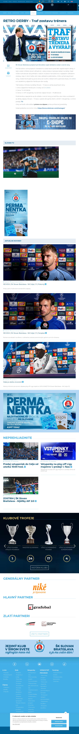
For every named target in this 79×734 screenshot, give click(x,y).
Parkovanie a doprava (32, 697)
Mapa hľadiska (33, 694)
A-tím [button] (22, 13)
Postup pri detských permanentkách (45, 697)
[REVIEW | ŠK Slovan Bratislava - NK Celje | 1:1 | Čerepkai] (39, 311)
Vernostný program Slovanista (31, 703)
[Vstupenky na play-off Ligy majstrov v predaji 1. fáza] (58, 451)
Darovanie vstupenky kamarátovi (31, 709)
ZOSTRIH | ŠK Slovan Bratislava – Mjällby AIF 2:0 (19, 499)
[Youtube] (64, 1)
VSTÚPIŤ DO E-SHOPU (58, 674)
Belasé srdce (29, 1)
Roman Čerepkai (20, 330)
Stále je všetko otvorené (12, 382)
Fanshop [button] (70, 13)
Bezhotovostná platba (32, 691)
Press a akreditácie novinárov (19, 692)
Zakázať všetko (59, 721)
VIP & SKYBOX (33, 681)
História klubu (39, 568)
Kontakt (19, 687)
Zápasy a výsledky (6, 688)
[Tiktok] (68, 4)
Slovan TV (13, 282)
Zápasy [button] (27, 13)
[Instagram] (68, 1)
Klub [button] (9, 13)
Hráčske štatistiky (6, 678)
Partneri (19, 696)
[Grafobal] (39, 607)
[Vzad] (4, 546)
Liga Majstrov (14, 379)
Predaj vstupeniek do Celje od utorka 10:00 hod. (20, 465)
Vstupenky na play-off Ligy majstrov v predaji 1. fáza (56, 465)
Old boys (19, 681)
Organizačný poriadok (19, 708)
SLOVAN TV (63, 13)
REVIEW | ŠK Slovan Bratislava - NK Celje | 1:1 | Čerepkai (24, 333)
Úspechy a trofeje (19, 676)
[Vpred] (74, 546)
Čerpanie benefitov (44, 707)
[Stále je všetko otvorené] (39, 360)
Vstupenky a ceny (32, 674)
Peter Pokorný (19, 282)
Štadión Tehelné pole (20, 704)
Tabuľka (6, 691)
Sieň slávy (19, 679)
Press (10, 1)
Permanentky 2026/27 (32, 678)
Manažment (20, 685)
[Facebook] (58, 1)
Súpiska (6, 672)
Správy (33, 13)
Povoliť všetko (59, 725)
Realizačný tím (8, 675)
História (19, 672)
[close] (65, 713)
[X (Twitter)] (61, 1)
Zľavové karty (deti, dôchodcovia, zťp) (33, 685)
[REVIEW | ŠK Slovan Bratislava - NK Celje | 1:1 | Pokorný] (39, 262)
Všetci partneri (39, 634)
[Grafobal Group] (49, 624)
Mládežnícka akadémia (19, 712)
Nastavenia (59, 717)
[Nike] (39, 588)
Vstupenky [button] (15, 13)
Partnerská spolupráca (19, 699)
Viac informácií (16, 724)
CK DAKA (72, 79)
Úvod (4, 13)
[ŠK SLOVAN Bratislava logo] (39, 6)
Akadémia (40, 13)
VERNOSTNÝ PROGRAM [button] (51, 13)
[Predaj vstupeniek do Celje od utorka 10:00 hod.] (20, 451)
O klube (19, 683)
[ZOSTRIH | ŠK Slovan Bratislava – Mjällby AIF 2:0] (20, 485)
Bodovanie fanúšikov (44, 702)
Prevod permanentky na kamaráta (45, 690)
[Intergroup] (30, 624)
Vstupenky (15, 461)
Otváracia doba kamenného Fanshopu (57, 679)
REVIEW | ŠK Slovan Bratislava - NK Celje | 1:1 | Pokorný (24, 284)
